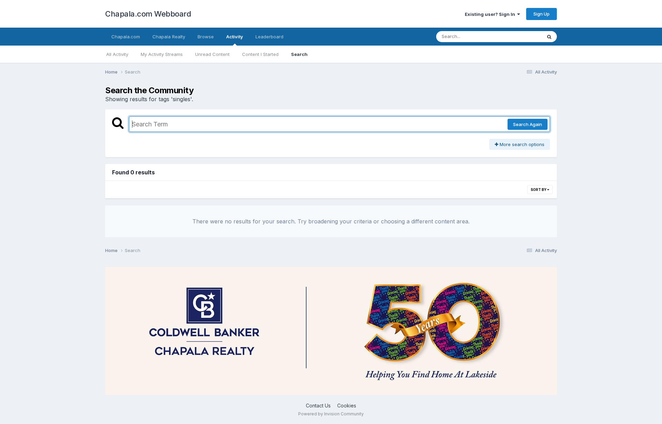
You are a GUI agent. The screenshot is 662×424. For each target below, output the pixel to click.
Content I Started (260, 54)
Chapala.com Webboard (148, 13)
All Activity (117, 54)
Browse (206, 36)
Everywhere (520, 36)
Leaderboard (269, 36)
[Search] (549, 36)
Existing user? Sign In (491, 14)
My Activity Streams (162, 54)
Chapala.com (125, 36)
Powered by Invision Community (331, 413)
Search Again (527, 124)
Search (299, 54)
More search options (521, 144)
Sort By (539, 189)
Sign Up (541, 14)
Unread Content (212, 54)
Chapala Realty (168, 36)
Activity (234, 36)
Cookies (346, 405)
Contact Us (318, 405)
